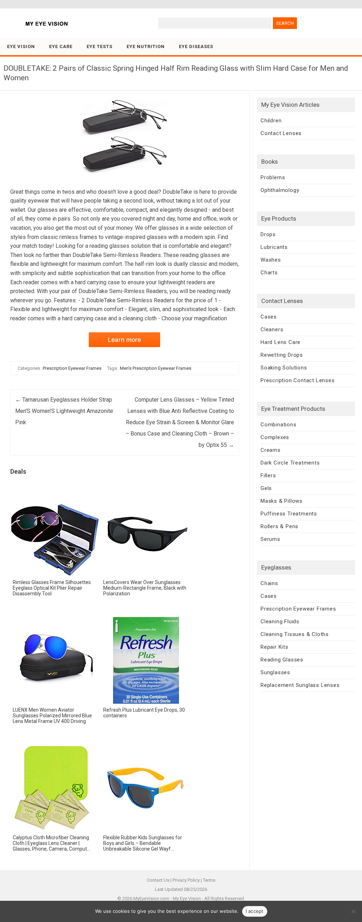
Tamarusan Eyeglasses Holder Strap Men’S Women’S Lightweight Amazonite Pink (64, 411)
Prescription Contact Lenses (298, 380)
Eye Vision (21, 46)
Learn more (124, 339)
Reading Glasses (282, 660)
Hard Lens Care (280, 342)
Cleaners (272, 329)
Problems (273, 177)
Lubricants (274, 247)
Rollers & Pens (279, 526)
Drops (268, 234)
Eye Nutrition (146, 46)
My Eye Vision (187, 898)
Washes (271, 260)
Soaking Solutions (284, 367)
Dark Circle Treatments (290, 463)
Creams (271, 450)
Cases (269, 317)
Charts (269, 272)
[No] (353, 911)
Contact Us (158, 880)
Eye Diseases (196, 46)
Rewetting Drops (282, 355)
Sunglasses (275, 672)
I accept (255, 911)
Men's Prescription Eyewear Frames (155, 368)
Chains (269, 583)
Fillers (268, 475)
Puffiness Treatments (289, 513)
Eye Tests (99, 46)
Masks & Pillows (282, 501)
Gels (266, 488)
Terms (209, 880)
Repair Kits (274, 647)
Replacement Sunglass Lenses (300, 685)
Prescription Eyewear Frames (72, 368)
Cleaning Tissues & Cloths (295, 634)
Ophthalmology (280, 190)
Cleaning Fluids (280, 621)
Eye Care (60, 46)
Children (271, 120)
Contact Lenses (281, 133)
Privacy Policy (186, 880)
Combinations (279, 424)
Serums (270, 539)
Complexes (275, 437)
